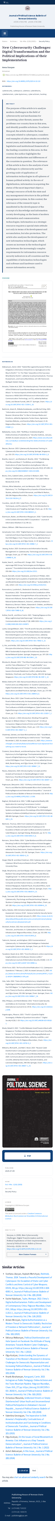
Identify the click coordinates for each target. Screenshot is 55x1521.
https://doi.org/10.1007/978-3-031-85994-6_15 (29, 905)
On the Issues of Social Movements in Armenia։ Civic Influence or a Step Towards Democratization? (29, 1440)
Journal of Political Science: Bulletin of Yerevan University (27, 17)
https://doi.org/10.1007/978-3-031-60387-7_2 (35, 780)
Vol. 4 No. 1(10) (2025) (28, 41)
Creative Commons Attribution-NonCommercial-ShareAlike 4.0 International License (26, 1216)
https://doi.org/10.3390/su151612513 (32, 585)
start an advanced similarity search (30, 1477)
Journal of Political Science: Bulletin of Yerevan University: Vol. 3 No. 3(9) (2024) (28, 1370)
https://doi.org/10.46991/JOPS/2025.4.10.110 (23, 81)
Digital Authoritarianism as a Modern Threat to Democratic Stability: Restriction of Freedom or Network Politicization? (29, 1324)
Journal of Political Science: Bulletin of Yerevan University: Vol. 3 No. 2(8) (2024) (29, 1455)
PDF (29, 1156)
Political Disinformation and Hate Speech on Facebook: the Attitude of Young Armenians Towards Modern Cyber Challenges (28, 1341)
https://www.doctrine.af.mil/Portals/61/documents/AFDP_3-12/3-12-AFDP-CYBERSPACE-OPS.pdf (29, 973)
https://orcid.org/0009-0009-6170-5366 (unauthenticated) (27, 75)
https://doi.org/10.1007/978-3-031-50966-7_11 (23, 766)
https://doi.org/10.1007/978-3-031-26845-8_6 (22, 693)
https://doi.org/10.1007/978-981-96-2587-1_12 (31, 677)
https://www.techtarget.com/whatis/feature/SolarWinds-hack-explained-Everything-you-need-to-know (29, 743)
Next (34, 1470)
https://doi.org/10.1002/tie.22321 (24, 571)
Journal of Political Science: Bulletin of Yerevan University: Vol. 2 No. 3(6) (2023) (29, 1331)
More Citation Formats (27, 1254)
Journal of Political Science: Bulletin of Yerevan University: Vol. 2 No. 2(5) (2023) (28, 1430)
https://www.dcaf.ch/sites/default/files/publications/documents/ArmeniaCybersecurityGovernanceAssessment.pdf (29, 919)
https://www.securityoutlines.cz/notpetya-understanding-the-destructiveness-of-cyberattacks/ (29, 440)
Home (4, 41)
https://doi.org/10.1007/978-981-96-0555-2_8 (32, 454)
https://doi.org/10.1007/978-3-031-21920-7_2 (34, 713)
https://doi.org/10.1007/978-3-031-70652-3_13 (28, 640)
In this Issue (29, 1451)
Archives (13, 41)
